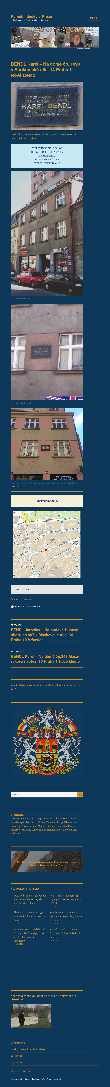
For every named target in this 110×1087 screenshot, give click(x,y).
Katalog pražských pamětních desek (28, 1049)
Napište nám (17, 1062)
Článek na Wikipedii (21, 599)
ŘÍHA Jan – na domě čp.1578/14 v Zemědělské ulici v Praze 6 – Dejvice (30, 916)
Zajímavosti (16, 1055)
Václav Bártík (20, 606)
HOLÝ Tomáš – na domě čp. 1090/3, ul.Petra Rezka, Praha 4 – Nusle (66, 899)
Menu (93, 17)
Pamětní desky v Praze (31, 16)
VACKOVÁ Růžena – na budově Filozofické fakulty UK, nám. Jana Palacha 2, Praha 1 (30, 899)
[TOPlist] (17, 975)
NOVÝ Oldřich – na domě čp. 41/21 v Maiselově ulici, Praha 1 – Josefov (66, 916)
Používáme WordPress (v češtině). (46, 1079)
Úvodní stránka (18, 1042)
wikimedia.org (17, 486)
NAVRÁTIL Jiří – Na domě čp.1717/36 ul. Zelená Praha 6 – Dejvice (66, 933)
